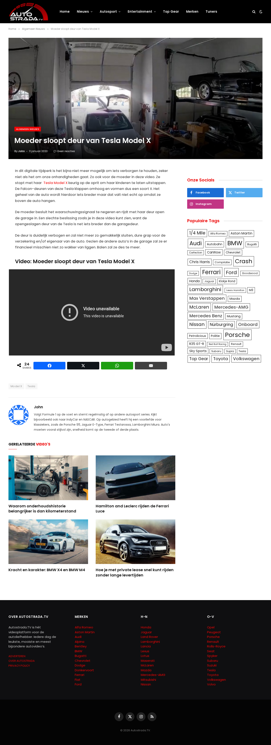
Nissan (197, 324)
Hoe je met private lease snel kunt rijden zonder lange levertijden (135, 572)
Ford (231, 272)
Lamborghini (205, 289)
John (21, 151)
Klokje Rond (227, 281)
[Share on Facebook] (49, 365)
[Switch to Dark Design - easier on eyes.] (260, 11)
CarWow (214, 252)
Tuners (211, 11)
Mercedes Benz (205, 316)
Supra (230, 351)
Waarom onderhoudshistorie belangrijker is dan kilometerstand (42, 509)
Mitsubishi (148, 679)
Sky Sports (198, 351)
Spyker (212, 656)
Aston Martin (241, 233)
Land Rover (149, 637)
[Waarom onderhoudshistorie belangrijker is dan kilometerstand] (48, 477)
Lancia (146, 646)
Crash (243, 261)
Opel (210, 627)
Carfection (195, 252)
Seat (211, 651)
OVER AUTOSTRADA (21, 661)
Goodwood (250, 273)
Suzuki (212, 665)
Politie (215, 336)
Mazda (235, 299)
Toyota (220, 359)
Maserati (148, 660)
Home (65, 11)
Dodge (193, 273)
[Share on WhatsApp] (117, 365)
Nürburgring (221, 324)
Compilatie (222, 262)
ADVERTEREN (16, 656)
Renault (236, 344)
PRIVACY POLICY (19, 666)
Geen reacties (66, 151)
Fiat (77, 679)
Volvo (211, 684)
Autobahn (214, 244)
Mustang (234, 316)
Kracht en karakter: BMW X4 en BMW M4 (46, 569)
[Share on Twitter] (83, 365)
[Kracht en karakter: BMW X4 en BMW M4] (48, 541)
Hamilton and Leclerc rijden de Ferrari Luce (132, 509)
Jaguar (209, 281)
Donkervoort (84, 670)
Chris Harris (199, 261)
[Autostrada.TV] (28, 11)
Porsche (237, 334)
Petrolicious (197, 336)
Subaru (216, 351)
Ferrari (211, 272)
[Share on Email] (151, 365)
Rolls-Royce (216, 646)
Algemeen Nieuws (27, 129)
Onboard (248, 324)
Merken (192, 11)
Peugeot (214, 632)
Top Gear (171, 11)
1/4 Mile (197, 233)
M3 (251, 290)
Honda (194, 281)
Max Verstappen (207, 298)
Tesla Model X (55, 182)
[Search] (254, 11)
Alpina (79, 641)
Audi (195, 243)
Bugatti (252, 244)
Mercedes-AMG (231, 307)
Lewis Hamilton (235, 290)
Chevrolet (233, 252)
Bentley (81, 646)
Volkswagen (246, 359)
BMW (234, 243)
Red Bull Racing (217, 344)
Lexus (145, 651)
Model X (16, 386)
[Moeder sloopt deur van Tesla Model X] (135, 98)
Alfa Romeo (218, 233)
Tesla (31, 386)
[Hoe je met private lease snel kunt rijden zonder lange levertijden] (135, 541)
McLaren (199, 307)
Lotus (145, 656)
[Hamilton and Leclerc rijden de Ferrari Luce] (135, 477)
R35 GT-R (196, 344)
